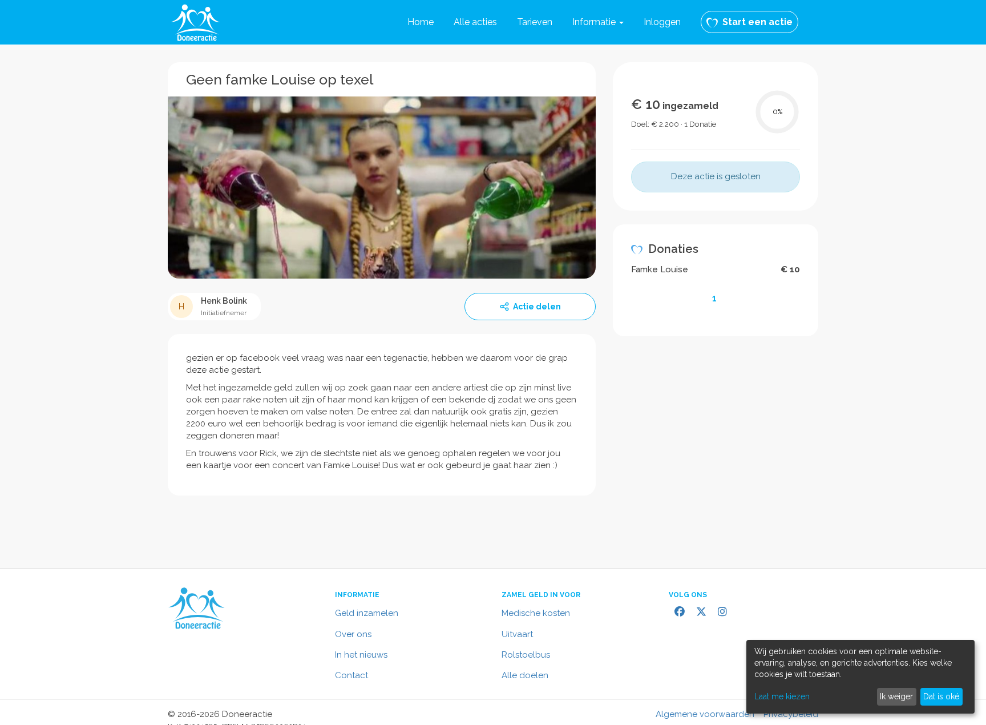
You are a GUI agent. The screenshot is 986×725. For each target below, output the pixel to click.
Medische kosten (536, 613)
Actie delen (537, 306)
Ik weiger (896, 696)
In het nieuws (361, 655)
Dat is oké (941, 696)
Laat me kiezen (782, 696)
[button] (598, 22)
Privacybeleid (790, 714)
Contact (351, 675)
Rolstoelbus (526, 655)
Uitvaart (517, 634)
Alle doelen (525, 675)
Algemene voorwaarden (705, 714)
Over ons (353, 634)
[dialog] (860, 677)
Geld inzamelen (366, 613)
